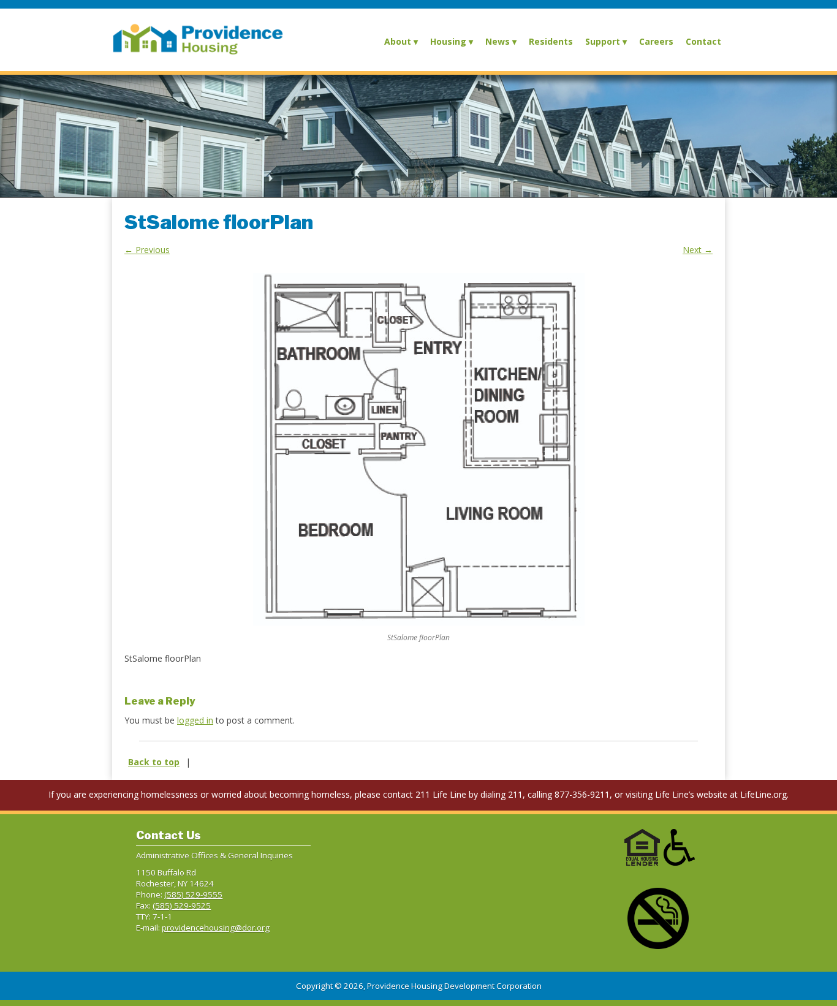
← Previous (147, 249)
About (397, 41)
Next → (698, 249)
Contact (703, 41)
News (497, 41)
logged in (195, 720)
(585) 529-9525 (182, 905)
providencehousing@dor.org (216, 927)
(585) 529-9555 (193, 894)
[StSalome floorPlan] (418, 449)
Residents (551, 41)
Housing (448, 41)
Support (602, 41)
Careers (656, 41)
